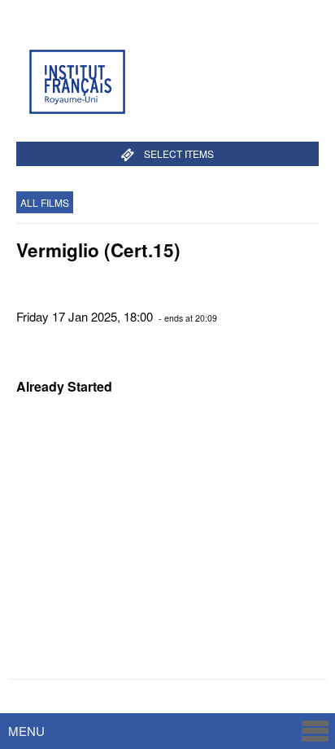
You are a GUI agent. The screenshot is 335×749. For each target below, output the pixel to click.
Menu (26, 730)
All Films (44, 202)
